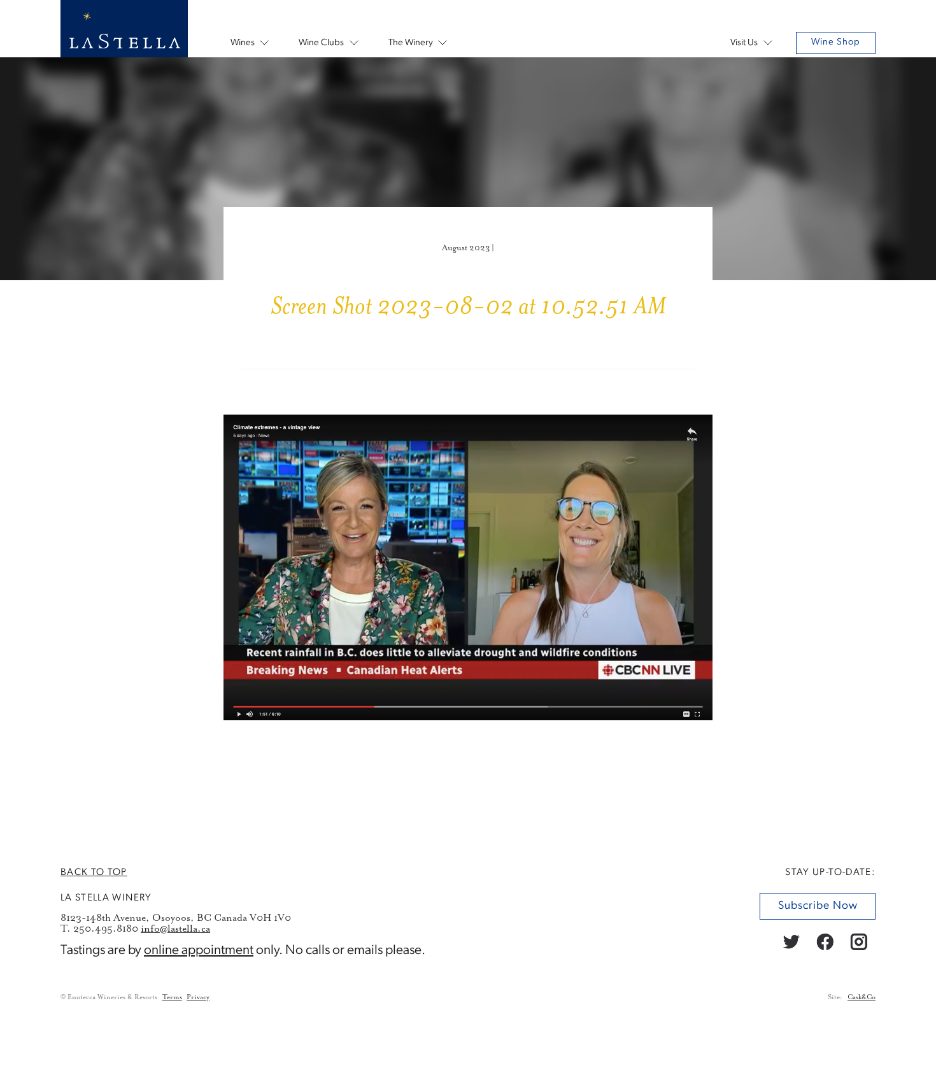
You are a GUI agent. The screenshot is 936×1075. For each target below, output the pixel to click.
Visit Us (744, 43)
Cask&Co (861, 997)
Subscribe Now (817, 906)
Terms (172, 997)
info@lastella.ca (175, 928)
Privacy (198, 997)
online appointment (198, 950)
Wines (242, 43)
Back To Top (93, 872)
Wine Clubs (321, 43)
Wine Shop (835, 42)
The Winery (410, 43)
